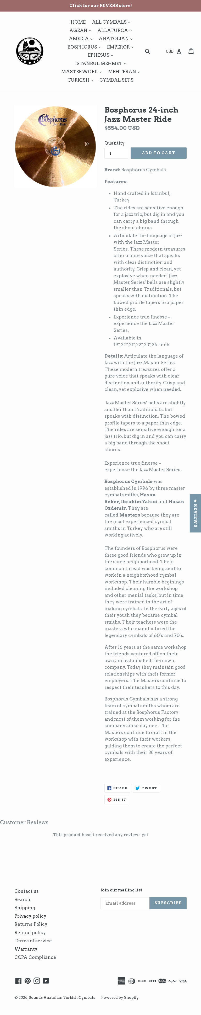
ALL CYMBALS (112, 22)
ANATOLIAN (117, 38)
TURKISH (82, 80)
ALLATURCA (115, 30)
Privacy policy (30, 916)
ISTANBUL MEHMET (102, 63)
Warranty (25, 949)
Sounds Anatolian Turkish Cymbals (62, 997)
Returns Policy (30, 924)
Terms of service (33, 940)
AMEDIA (82, 38)
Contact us (26, 891)
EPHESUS (102, 55)
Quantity (114, 143)
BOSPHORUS (85, 47)
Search (22, 899)
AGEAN (81, 30)
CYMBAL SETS (116, 80)
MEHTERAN (125, 71)
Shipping (24, 907)
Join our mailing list (121, 890)
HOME (78, 22)
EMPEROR (121, 47)
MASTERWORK (82, 71)
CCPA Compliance (35, 957)
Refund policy (30, 932)
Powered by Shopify (120, 997)
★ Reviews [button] (195, 513)
